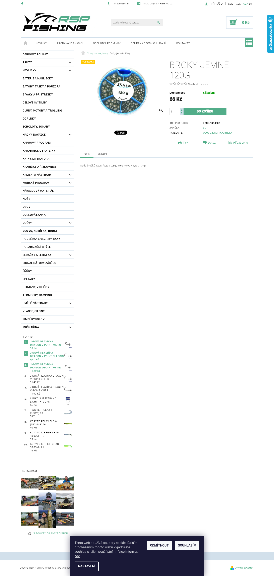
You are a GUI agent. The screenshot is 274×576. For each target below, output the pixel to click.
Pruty (27, 62)
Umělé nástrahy (35, 303)
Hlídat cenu (240, 142)
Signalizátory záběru (39, 263)
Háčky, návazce (34, 134)
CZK (245, 3)
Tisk (185, 142)
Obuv (26, 206)
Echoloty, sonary (36, 126)
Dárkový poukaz (35, 54)
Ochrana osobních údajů (148, 43)
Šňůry (27, 271)
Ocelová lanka (34, 214)
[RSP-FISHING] (60, 24)
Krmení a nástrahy (37, 174)
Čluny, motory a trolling (42, 110)
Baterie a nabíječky (38, 78)
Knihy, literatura (36, 158)
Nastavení (86, 566)
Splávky (29, 279)
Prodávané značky (70, 43)
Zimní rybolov (34, 319)
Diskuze (102, 154)
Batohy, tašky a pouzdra (41, 86)
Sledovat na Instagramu (50, 533)
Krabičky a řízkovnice (40, 166)
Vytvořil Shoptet (244, 567)
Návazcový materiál (38, 190)
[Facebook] (23, 3)
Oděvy (27, 222)
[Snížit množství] (182, 113)
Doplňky (29, 118)
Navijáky (30, 70)
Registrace (234, 4)
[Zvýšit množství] (182, 110)
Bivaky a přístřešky (38, 94)
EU (204, 128)
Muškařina (31, 327)
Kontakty (183, 43)
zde (77, 556)
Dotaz (212, 142)
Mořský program (36, 182)
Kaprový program (37, 142)
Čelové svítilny (35, 102)
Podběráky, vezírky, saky (41, 238)
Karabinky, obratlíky (39, 150)
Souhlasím (187, 545)
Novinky (41, 43)
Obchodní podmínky (107, 43)
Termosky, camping (37, 295)
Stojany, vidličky (36, 287)
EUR (251, 4)
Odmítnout (159, 545)
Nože (26, 198)
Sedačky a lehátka (37, 255)
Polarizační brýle (37, 246)
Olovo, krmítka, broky (40, 230)
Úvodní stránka (26, 43)
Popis (86, 154)
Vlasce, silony (34, 311)
